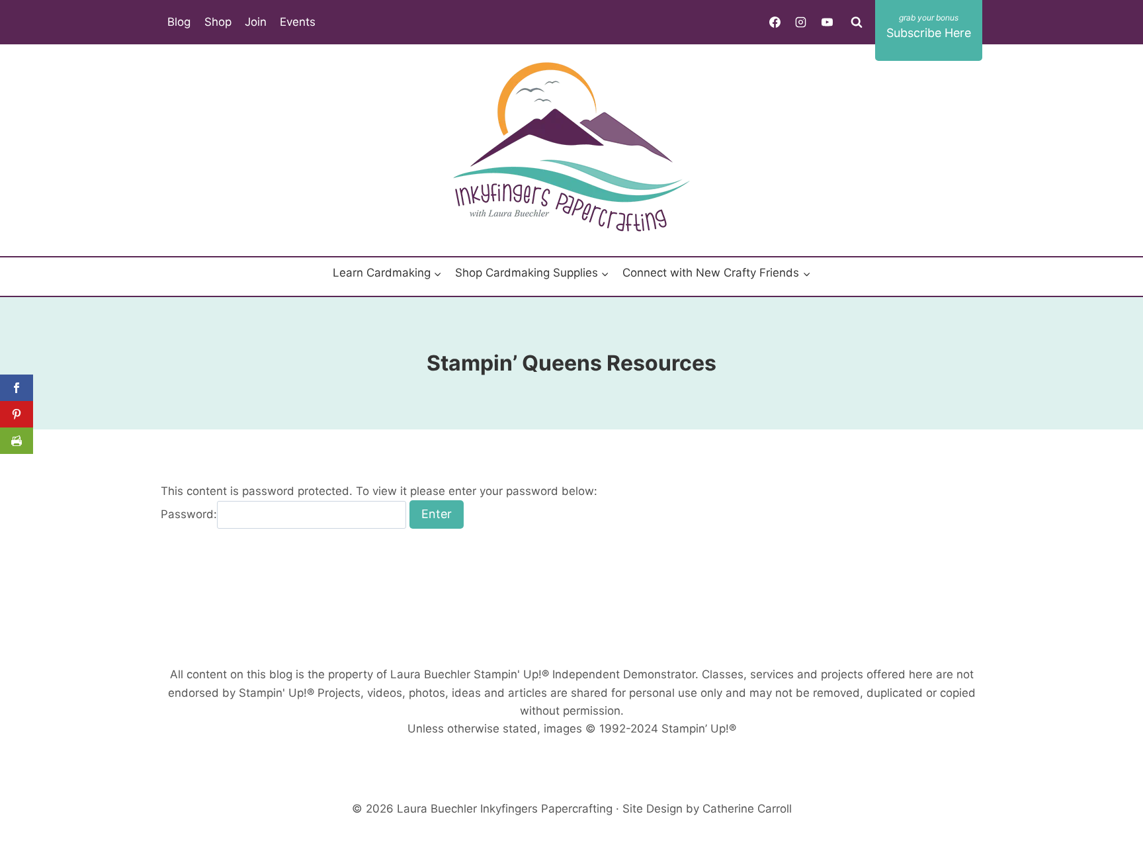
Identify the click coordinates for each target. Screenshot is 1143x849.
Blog (178, 21)
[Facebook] (775, 22)
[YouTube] (827, 22)
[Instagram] (801, 22)
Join (256, 21)
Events (298, 21)
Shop (218, 21)
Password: (189, 514)
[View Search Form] (856, 22)
